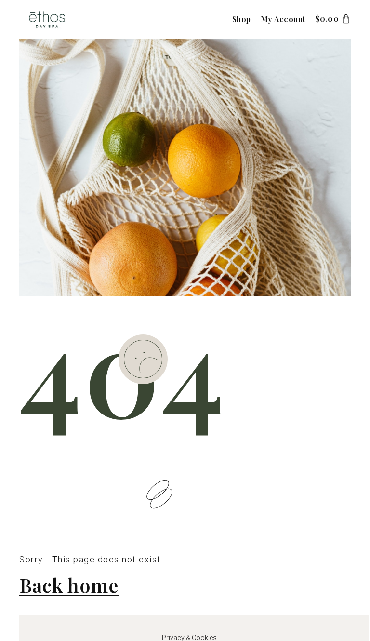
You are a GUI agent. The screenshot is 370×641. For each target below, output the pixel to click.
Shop (241, 19)
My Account (283, 19)
